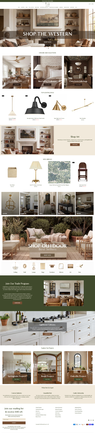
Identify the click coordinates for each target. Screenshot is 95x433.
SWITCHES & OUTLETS (44, 7)
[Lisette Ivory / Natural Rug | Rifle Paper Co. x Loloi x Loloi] (83, 172)
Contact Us (38, 413)
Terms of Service (78, 409)
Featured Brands (78, 413)
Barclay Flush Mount (59, 118)
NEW (19, 7)
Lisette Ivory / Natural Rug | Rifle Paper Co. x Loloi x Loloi (82, 185)
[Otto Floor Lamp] (12, 105)
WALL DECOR (31, 7)
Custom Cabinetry (59, 411)
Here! (52, 1)
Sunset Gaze (12, 185)
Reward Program (58, 409)
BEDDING (61, 7)
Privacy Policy (58, 416)
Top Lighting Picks (47, 92)
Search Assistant (58, 407)
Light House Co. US (45, 424)
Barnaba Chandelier (59, 185)
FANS (76, 7)
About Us (37, 411)
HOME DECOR (66, 7)
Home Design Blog (78, 411)
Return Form (38, 416)
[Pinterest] (93, 420)
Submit (14, 422)
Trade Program (39, 407)
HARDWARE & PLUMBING (53, 7)
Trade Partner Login (39, 409)
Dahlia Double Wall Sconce (83, 118)
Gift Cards (57, 413)
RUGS (27, 7)
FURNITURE (37, 7)
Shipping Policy (78, 407)
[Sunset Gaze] (12, 172)
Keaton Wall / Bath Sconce (36, 118)
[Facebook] (89, 420)
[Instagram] (91, 420)
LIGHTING (23, 7)
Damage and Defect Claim (41, 415)
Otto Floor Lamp (12, 118)
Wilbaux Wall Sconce (36, 185)
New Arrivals (47, 159)
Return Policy (58, 415)
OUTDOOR (72, 7)
